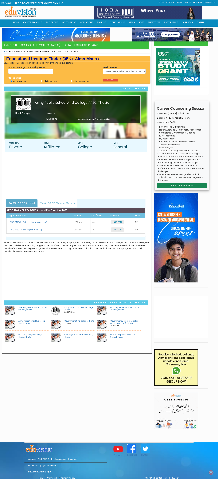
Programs (52, 22)
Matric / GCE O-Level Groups (57, 203)
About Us (197, 2)
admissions (86, 22)
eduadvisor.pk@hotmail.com (43, 465)
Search (110, 80)
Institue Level (110, 67)
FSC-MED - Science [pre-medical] (26, 229)
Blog (161, 2)
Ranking (101, 22)
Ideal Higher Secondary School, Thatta (78, 335)
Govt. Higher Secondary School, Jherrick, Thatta (124, 308)
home (16, 22)
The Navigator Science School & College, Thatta (32, 308)
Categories (14, 77)
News (132, 22)
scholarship (117, 22)
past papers (171, 22)
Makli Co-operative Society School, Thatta (122, 335)
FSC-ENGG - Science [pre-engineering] (28, 222)
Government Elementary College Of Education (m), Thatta (125, 322)
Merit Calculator (174, 2)
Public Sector (49, 81)
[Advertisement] (77, 176)
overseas (187, 22)
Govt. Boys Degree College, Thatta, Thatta (30, 335)
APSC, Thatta (134, 88)
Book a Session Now (182, 185)
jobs (141, 22)
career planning (32, 22)
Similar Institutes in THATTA (120, 302)
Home (6, 51)
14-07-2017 (117, 222)
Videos (188, 2)
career (201, 22)
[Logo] (65, 448)
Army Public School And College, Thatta (79, 308)
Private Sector (81, 81)
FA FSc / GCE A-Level (22, 203)
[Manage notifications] (211, 472)
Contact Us (209, 2)
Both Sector (19, 81)
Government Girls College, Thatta (79, 321)
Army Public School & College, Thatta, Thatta (31, 322)
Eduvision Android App (39, 471)
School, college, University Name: (27, 67)
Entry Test (154, 22)
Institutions (69, 22)
